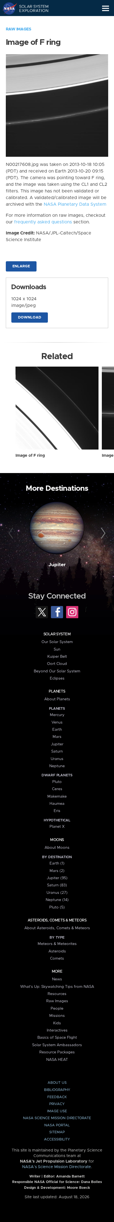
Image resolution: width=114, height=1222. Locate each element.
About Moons (57, 848)
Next (102, 533)
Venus (57, 722)
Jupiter (57, 564)
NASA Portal (57, 1125)
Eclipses (57, 678)
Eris (57, 811)
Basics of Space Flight (57, 1038)
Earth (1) (57, 863)
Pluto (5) (57, 907)
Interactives (57, 1030)
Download (29, 317)
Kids (57, 1023)
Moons (57, 840)
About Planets (57, 699)
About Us (57, 1083)
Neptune (57, 766)
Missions (57, 1016)
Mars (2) (57, 871)
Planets (57, 691)
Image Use (57, 1111)
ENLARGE (21, 266)
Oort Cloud (57, 664)
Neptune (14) (57, 900)
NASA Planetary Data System (75, 204)
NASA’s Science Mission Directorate (56, 1167)
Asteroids (57, 951)
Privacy (57, 1104)
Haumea (57, 804)
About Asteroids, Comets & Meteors (57, 928)
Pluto (57, 782)
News (57, 979)
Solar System (57, 634)
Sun (57, 649)
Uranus (57, 759)
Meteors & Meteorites (57, 944)
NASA (7, 8)
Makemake (57, 796)
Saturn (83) (57, 885)
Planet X (57, 827)
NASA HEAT (57, 1060)
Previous (12, 533)
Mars (57, 737)
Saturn (57, 751)
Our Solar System (57, 642)
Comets (57, 958)
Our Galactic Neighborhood (30, 21)
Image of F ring (30, 456)
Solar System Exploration (30, 8)
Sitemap (57, 1132)
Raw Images (18, 29)
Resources (57, 994)
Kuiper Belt (57, 657)
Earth (57, 730)
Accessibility (57, 1139)
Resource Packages (57, 1052)
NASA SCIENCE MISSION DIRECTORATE (57, 1118)
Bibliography (57, 1090)
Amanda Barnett (70, 1176)
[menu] (105, 8)
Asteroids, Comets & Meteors (57, 920)
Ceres (57, 789)
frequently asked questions (43, 222)
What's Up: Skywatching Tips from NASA (57, 987)
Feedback (57, 1097)
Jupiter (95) (57, 878)
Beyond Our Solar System (57, 671)
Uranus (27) (57, 893)
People (57, 1009)
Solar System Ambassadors (57, 1045)
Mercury (57, 715)
